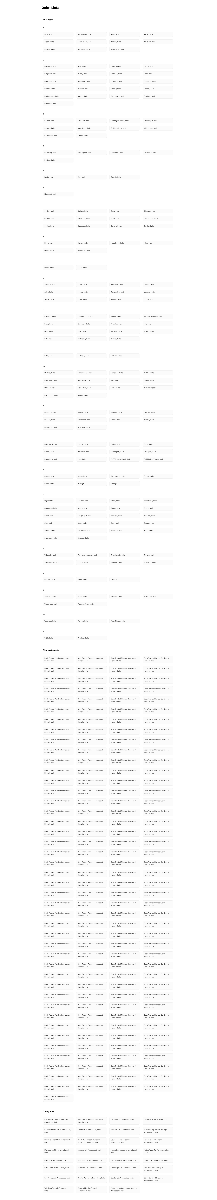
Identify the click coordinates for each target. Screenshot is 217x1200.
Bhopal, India (149, 89)
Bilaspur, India (83, 96)
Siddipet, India (149, 516)
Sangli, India (82, 508)
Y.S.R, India (48, 638)
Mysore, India (83, 395)
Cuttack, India (83, 136)
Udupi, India (82, 579)
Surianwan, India (50, 538)
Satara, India (148, 508)
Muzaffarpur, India (51, 395)
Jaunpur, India (149, 292)
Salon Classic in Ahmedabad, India (123, 1160)
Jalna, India (48, 292)
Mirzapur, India (49, 388)
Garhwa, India (83, 211)
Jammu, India (83, 292)
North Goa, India (84, 427)
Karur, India (48, 324)
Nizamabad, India (51, 427)
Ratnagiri (81, 484)
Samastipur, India (150, 501)
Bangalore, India (50, 74)
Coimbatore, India (51, 136)
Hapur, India (48, 243)
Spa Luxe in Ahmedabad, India (122, 1178)
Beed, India (148, 74)
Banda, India (148, 66)
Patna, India (148, 444)
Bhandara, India (117, 81)
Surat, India (148, 530)
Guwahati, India (116, 226)
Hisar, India (148, 243)
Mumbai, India (116, 388)
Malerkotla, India (50, 380)
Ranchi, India (149, 476)
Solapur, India (149, 523)
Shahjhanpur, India (84, 516)
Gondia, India (49, 218)
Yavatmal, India (83, 638)
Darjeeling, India (50, 153)
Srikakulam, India (84, 530)
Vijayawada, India (50, 604)
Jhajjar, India (49, 299)
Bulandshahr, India (117, 96)
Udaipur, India (49, 579)
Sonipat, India (49, 530)
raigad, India (49, 476)
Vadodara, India (50, 596)
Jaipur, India (82, 284)
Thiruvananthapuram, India (88, 555)
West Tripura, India (118, 621)
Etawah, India (116, 177)
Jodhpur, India (116, 299)
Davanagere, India (84, 153)
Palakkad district (50, 444)
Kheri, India (148, 324)
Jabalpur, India (49, 284)
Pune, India (82, 459)
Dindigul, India (49, 160)
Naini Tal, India (116, 412)
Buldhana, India (150, 96)
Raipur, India (82, 476)
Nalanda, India (149, 412)
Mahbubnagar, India (85, 373)
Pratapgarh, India (117, 452)
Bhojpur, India (116, 89)
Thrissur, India (149, 555)
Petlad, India (49, 452)
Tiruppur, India (116, 562)
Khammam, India (84, 324)
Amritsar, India (49, 49)
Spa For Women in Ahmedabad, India (91, 1178)
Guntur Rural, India (151, 218)
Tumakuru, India (150, 562)
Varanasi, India (116, 596)
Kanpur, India (116, 316)
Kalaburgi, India (50, 316)
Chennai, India (49, 128)
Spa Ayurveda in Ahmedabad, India (57, 1178)
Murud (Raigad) (150, 388)
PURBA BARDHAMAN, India (121, 459)
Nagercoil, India (50, 412)
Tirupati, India (83, 562)
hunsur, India (49, 250)
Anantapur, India (84, 49)
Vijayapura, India (150, 596)
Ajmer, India (115, 34)
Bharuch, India (49, 89)
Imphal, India (49, 267)
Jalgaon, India (149, 284)
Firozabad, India (50, 194)
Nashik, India (115, 420)
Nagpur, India (83, 412)
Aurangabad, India (118, 49)
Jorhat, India (148, 299)
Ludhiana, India (116, 356)
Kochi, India (48, 331)
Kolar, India (82, 331)
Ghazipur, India (149, 211)
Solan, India (115, 523)
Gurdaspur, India (84, 226)
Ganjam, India (49, 211)
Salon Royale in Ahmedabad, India (123, 1168)
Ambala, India (116, 42)
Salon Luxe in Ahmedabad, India (156, 1160)
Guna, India (115, 218)
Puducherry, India (51, 459)
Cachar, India (49, 121)
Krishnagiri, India (84, 339)
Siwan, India (82, 523)
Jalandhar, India (117, 284)
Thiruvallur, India (50, 555)
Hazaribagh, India (117, 243)
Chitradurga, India (150, 128)
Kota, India (48, 339)
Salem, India (115, 501)
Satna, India (48, 516)
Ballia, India (82, 66)
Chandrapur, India (150, 121)
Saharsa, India (83, 501)
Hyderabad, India (84, 250)
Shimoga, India (116, 516)
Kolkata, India (149, 331)
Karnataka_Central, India (153, 316)
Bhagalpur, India (84, 81)
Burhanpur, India (50, 104)
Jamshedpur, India (118, 292)
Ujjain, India (115, 579)
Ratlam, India (49, 484)
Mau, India (115, 380)
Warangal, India (50, 621)
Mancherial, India (84, 380)
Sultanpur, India (116, 530)
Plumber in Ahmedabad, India (55, 1160)
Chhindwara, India (84, 128)
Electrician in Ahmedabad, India (89, 1130)
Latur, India (48, 356)
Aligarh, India (49, 42)
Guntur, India (49, 226)
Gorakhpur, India (84, 218)
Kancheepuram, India (85, 316)
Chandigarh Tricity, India (120, 121)
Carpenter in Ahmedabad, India (122, 1119)
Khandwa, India (116, 324)
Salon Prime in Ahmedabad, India (56, 1168)
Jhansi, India (82, 299)
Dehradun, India (117, 153)
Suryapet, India (83, 538)
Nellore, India (149, 420)
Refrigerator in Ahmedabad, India (90, 1160)
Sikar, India (48, 523)
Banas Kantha (116, 66)
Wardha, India (83, 621)
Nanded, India (49, 420)
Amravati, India (149, 42)
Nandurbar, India (84, 420)
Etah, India (81, 177)
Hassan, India (83, 243)
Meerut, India (149, 380)
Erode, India (48, 177)
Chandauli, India (84, 121)
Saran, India (115, 508)
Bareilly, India (82, 74)
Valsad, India (82, 596)
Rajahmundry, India (118, 476)
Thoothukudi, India (118, 555)
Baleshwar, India (50, 66)
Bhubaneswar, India (51, 96)
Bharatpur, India (150, 81)
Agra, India (48, 34)
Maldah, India (149, 373)
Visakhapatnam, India (86, 604)
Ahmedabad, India (84, 34)
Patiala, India (115, 444)
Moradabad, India (84, 388)
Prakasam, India (84, 452)
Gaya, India (115, 211)
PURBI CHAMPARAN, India (154, 459)
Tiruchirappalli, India (51, 562)
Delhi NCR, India (150, 153)
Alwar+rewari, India (85, 42)
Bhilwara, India (83, 89)
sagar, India (48, 501)
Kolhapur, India (116, 331)
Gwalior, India (149, 226)
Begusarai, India (50, 81)
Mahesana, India (117, 373)
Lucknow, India (83, 356)
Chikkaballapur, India (118, 128)
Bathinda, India (116, 74)
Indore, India (82, 267)
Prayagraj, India (150, 452)
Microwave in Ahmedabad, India (89, 1150)
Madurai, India (49, 373)
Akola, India (148, 34)
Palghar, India (83, 444)
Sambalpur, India (50, 508)
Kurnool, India (116, 339)
